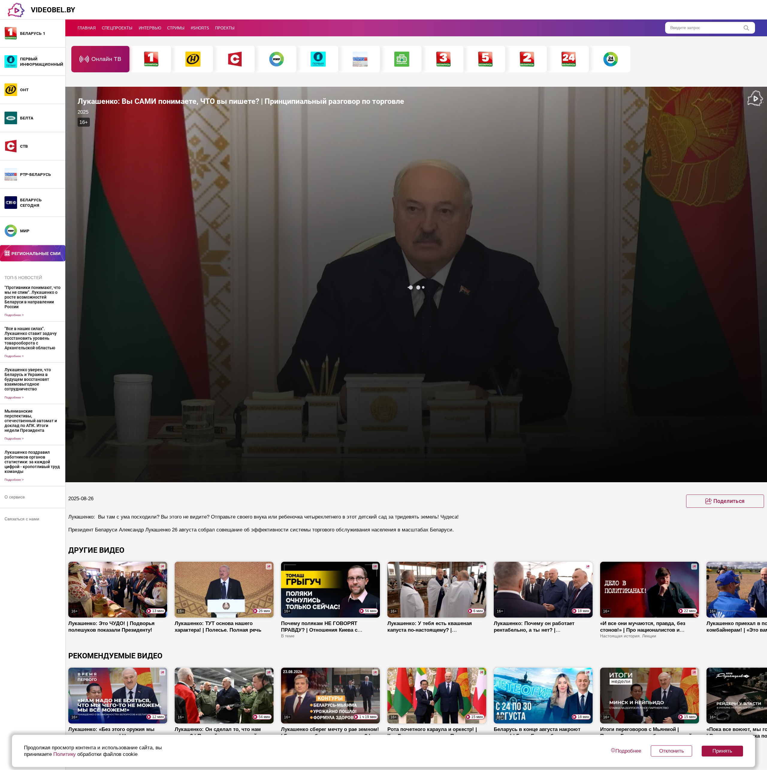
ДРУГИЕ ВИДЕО (96, 550)
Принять (722, 750)
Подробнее (14, 315)
